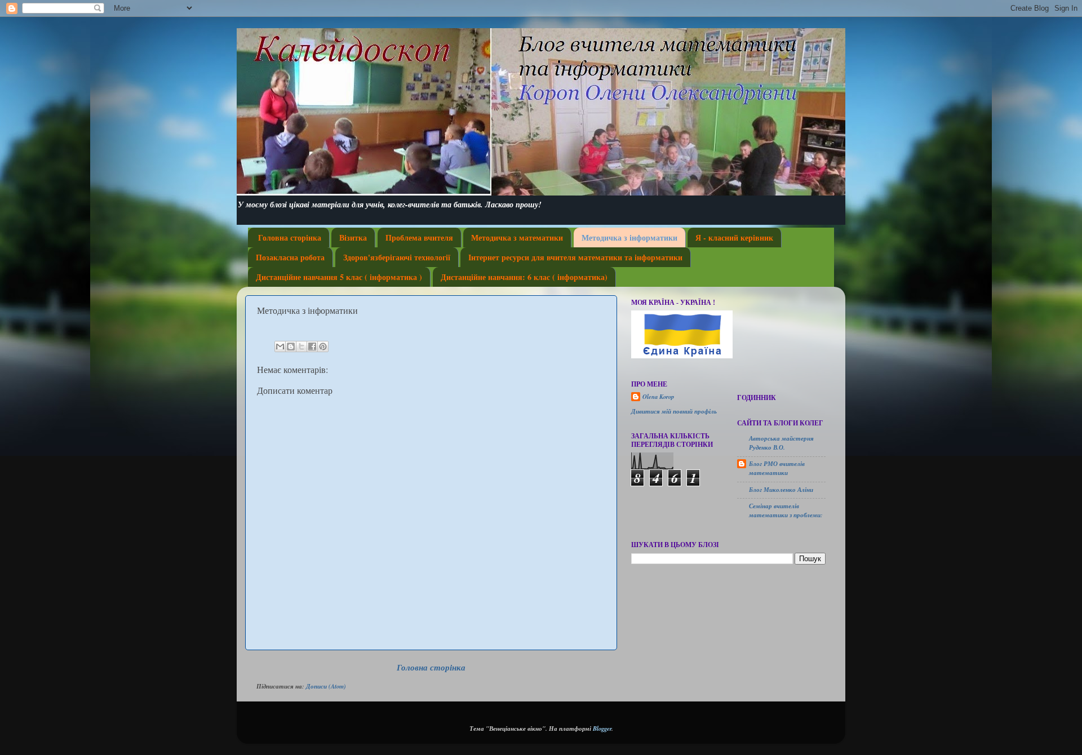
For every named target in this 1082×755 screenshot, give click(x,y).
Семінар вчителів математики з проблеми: (786, 510)
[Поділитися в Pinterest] (323, 346)
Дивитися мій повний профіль (674, 411)
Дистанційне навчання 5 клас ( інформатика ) (339, 277)
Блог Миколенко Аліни (781, 489)
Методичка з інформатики (629, 237)
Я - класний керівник (734, 237)
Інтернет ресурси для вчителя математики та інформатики (575, 257)
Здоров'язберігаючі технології (396, 257)
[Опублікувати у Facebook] (312, 346)
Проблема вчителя (419, 237)
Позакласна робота (290, 257)
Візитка (353, 237)
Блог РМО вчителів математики (777, 468)
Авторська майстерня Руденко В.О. (781, 442)
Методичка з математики (517, 237)
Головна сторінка (289, 237)
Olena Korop (658, 396)
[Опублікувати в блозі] (290, 346)
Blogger (602, 728)
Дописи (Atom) (326, 686)
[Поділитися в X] (301, 346)
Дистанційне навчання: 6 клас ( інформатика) (524, 277)
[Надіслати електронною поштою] (280, 346)
